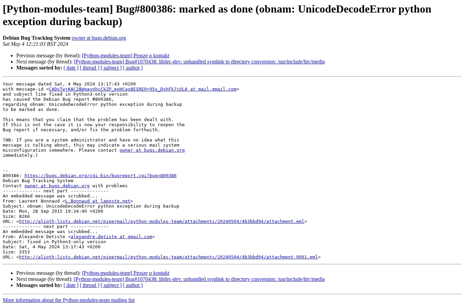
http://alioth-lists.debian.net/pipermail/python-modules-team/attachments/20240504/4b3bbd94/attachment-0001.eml (168, 257)
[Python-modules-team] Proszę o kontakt (125, 55)
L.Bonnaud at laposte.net (97, 201)
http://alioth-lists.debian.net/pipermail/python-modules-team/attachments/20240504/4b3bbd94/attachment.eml (161, 221)
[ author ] (133, 68)
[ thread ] (89, 68)
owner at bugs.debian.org (99, 38)
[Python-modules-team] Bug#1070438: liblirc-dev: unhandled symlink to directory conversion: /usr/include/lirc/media (199, 61)
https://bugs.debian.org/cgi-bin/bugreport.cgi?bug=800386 (100, 175)
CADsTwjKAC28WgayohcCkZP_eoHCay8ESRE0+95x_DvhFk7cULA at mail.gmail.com (142, 89)
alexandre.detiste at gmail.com (111, 236)
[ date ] (71, 68)
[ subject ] (111, 68)
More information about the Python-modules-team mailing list (69, 300)
